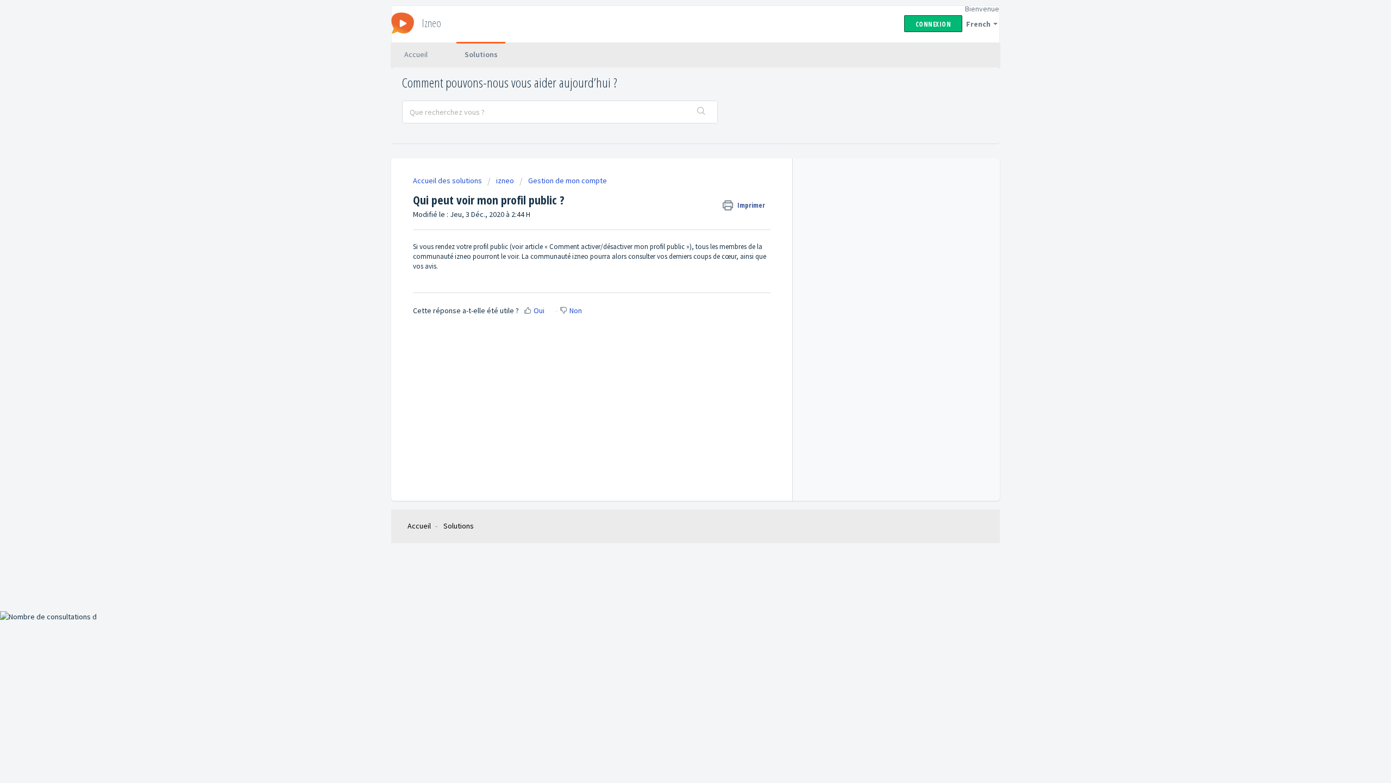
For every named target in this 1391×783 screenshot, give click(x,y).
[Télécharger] (675, 252)
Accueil (416, 54)
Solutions (481, 54)
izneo (505, 180)
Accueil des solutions (448, 180)
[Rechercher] (701, 112)
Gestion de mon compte (567, 180)
